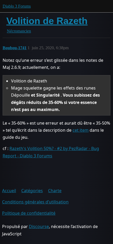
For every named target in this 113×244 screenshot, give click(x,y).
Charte (54, 190)
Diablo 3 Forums (17, 6)
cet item (81, 130)
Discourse (39, 226)
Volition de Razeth (47, 20)
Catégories (32, 190)
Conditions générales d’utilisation (35, 202)
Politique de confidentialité (28, 213)
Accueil (9, 190)
